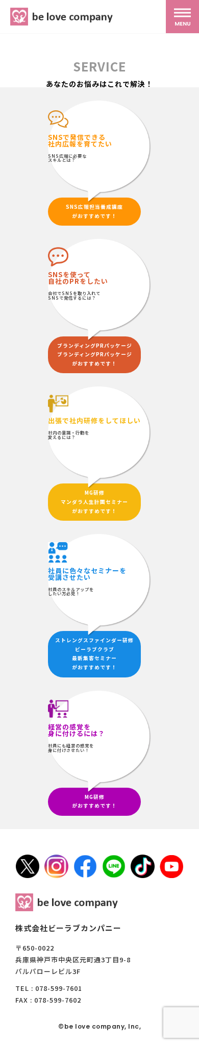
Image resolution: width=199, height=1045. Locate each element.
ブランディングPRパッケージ (94, 345)
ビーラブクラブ (94, 649)
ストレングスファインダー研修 (94, 640)
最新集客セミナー (94, 658)
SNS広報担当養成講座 (94, 206)
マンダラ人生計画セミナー (94, 501)
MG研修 (95, 492)
